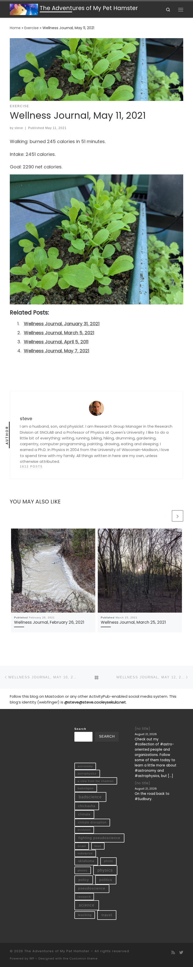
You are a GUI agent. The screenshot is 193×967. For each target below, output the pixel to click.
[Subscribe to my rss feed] (173, 952)
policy (83, 880)
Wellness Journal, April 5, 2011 (56, 342)
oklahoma (86, 861)
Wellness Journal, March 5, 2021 (59, 333)
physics (105, 870)
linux (97, 846)
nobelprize (85, 853)
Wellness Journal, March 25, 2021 (133, 622)
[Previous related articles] (165, 516)
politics (105, 880)
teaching (85, 915)
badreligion (85, 788)
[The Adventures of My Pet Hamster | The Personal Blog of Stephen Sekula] (24, 9)
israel (82, 846)
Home (15, 27)
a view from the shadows (96, 781)
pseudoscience (91, 888)
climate (84, 814)
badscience (90, 797)
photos (82, 870)
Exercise (31, 27)
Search (80, 728)
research (84, 896)
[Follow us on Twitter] (181, 952)
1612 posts (31, 466)
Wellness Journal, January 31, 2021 (62, 323)
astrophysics (87, 773)
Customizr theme (83, 958)
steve (19, 128)
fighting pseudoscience (99, 838)
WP (31, 958)
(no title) (142, 728)
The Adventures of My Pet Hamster (56, 951)
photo (108, 861)
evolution (84, 829)
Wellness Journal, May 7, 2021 (56, 351)
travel (107, 915)
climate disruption (92, 822)
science (86, 905)
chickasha (86, 806)
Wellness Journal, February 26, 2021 (49, 622)
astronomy (85, 766)
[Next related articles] (177, 516)
